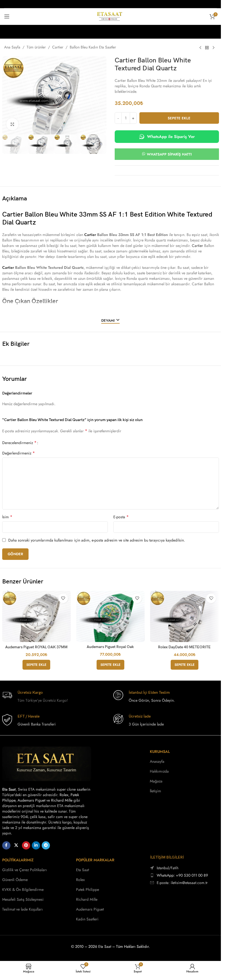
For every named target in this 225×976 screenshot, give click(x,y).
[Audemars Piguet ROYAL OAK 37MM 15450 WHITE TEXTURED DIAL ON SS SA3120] (36, 616)
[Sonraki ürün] (213, 47)
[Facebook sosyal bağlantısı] (6, 845)
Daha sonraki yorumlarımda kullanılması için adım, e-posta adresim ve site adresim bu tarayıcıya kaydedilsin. (96, 540)
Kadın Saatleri (87, 919)
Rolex (64, 795)
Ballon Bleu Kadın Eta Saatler (93, 47)
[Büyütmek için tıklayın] (12, 124)
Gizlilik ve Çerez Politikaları (24, 870)
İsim (7, 517)
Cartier (57, 47)
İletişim (155, 791)
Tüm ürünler (36, 47)
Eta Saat (82, 870)
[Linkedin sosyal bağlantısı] (36, 845)
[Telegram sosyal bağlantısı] (46, 845)
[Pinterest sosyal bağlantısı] (26, 845)
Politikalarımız (17, 860)
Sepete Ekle (179, 118)
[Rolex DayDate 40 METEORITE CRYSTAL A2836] (184, 616)
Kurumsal (160, 751)
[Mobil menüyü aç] (6, 16)
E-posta (121, 517)
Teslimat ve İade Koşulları (22, 909)
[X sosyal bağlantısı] (16, 845)
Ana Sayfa (12, 47)
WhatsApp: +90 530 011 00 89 (182, 875)
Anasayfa (157, 761)
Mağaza (156, 781)
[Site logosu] (110, 16)
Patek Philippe (87, 889)
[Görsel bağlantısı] (46, 763)
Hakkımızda (159, 771)
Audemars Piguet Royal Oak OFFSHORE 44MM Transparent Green (110, 649)
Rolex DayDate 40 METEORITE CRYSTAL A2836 (184, 649)
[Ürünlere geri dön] (207, 47)
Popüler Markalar (95, 860)
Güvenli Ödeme (15, 879)
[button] (36, 665)
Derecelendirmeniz (19, 442)
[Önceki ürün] (200, 47)
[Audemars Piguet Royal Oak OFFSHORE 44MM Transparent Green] (110, 616)
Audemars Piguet (31, 800)
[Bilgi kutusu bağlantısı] (55, 696)
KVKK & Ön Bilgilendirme (23, 889)
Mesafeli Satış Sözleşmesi (23, 899)
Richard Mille (61, 800)
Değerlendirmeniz (18, 453)
